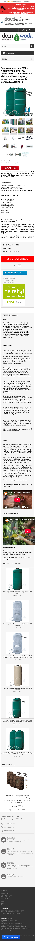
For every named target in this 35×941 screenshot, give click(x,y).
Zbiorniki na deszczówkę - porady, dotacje (12, 910)
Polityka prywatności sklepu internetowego (12, 922)
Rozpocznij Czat (12, 937)
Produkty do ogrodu (6, 895)
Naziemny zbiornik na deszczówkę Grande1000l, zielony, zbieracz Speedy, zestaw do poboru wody (17, 720)
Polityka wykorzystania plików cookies (11, 925)
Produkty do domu (6, 896)
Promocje (3, 892)
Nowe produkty (5, 893)
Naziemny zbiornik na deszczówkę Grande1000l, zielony (17, 592)
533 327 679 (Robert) (9, 823)
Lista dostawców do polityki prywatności (12, 923)
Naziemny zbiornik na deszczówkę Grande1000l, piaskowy (17, 688)
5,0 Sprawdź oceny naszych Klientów (17, 1)
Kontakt (31, 30)
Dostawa (11, 837)
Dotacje (10, 874)
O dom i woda (4, 898)
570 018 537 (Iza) (9, 827)
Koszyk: (10, 53)
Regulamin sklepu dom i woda (9, 920)
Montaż (10, 863)
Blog (2, 904)
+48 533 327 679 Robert (9, 280)
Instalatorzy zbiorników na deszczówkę (11, 911)
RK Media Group (29, 935)
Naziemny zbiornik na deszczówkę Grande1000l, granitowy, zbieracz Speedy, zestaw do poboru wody (17, 656)
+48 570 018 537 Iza (8, 282)
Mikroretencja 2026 (10, 18)
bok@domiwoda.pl (9, 830)
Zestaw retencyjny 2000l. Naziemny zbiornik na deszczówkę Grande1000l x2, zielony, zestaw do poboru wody (17, 753)
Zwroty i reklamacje (6, 930)
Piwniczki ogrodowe (6, 915)
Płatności (11, 849)
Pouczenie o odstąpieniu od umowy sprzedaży (13, 926)
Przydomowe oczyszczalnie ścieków (11, 913)
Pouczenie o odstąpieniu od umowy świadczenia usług (16, 928)
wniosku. (30, 237)
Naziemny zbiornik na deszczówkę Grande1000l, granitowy (17, 624)
